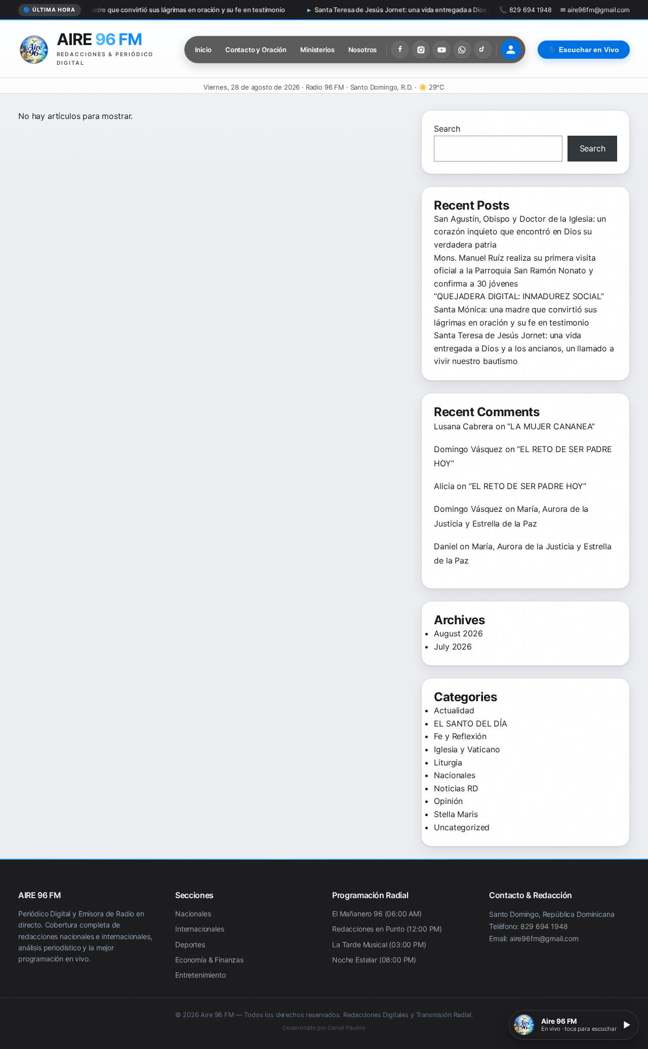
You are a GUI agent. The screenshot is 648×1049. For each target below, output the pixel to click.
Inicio (203, 50)
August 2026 (458, 633)
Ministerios (317, 50)
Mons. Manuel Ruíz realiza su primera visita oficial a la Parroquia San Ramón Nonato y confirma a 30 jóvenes (514, 271)
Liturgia (448, 762)
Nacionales (454, 775)
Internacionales (199, 929)
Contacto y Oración (256, 50)
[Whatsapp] (462, 50)
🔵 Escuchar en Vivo (583, 50)
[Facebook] (400, 50)
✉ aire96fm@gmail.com (595, 10)
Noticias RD (456, 788)
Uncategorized (462, 827)
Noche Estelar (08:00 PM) (374, 959)
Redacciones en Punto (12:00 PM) (387, 929)
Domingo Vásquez (468, 449)
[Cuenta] (511, 49)
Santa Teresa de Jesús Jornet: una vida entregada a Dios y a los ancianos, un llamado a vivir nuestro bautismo (401, 10)
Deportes (190, 944)
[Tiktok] (483, 50)
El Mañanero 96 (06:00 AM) (377, 913)
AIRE (99, 39)
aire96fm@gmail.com (544, 938)
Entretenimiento (200, 975)
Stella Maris (455, 814)
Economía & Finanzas (209, 959)
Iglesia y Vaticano (467, 749)
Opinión (448, 801)
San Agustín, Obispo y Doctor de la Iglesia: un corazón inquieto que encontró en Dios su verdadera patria (520, 232)
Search (447, 129)
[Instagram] (421, 50)
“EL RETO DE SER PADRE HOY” (527, 486)
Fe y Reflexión (460, 736)
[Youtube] (441, 50)
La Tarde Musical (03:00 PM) (379, 944)
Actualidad (454, 710)
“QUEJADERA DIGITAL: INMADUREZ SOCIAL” (518, 296)
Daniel (445, 546)
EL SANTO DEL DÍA (470, 723)
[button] (574, 1025)
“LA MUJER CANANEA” (550, 426)
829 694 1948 (544, 926)
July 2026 (453, 646)
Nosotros (362, 50)
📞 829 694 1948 (525, 10)
